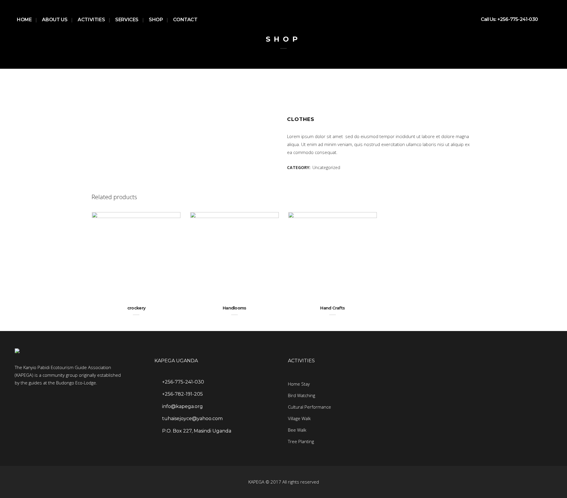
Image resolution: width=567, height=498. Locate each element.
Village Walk (299, 418)
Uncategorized (326, 167)
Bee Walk (297, 430)
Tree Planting (301, 441)
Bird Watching (301, 395)
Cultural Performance (309, 407)
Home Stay (299, 384)
